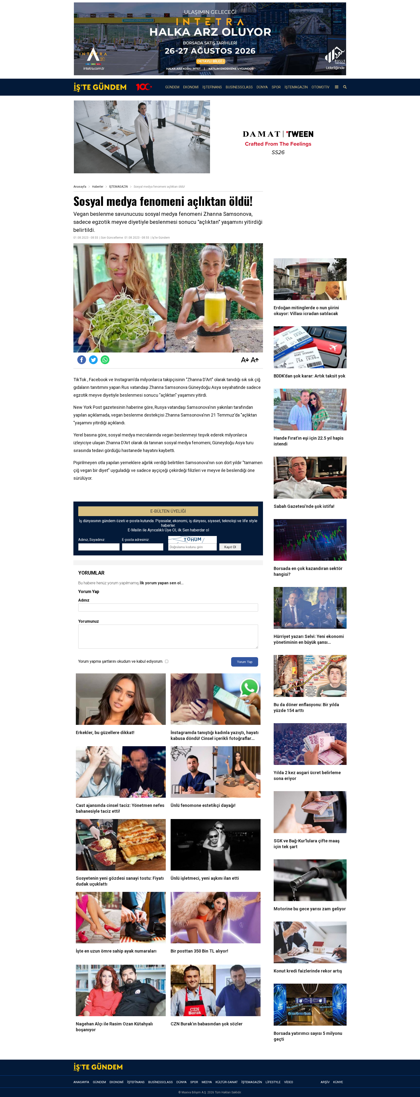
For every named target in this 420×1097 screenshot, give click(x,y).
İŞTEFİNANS (212, 87)
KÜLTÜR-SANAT (227, 1082)
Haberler (97, 186)
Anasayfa (79, 186)
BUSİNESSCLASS (239, 87)
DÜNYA (262, 87)
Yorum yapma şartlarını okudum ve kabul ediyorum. (120, 661)
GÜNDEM (172, 87)
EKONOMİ (191, 87)
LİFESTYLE (273, 1082)
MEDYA (207, 1082)
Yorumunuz (88, 621)
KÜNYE (338, 1082)
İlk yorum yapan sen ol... (162, 583)
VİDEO (288, 1082)
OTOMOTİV (320, 87)
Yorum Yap (244, 662)
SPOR (276, 87)
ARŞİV (325, 1082)
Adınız (83, 600)
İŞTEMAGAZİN (296, 87)
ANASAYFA (81, 1082)
